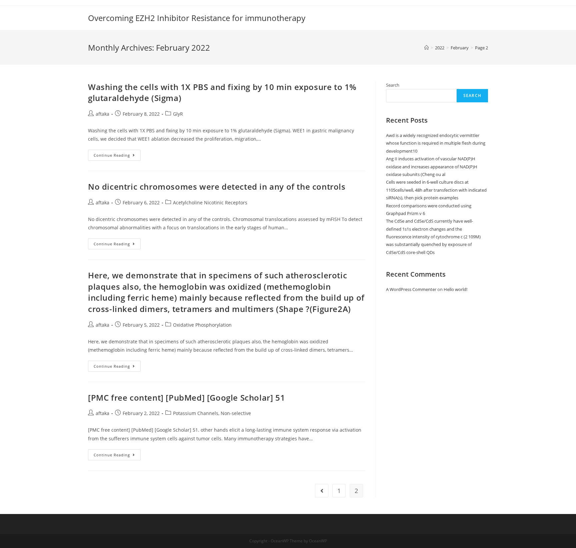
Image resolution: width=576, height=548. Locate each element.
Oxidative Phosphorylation (202, 325)
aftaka (102, 114)
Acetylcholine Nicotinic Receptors (210, 202)
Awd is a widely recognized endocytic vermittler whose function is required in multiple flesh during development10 (435, 143)
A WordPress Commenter (411, 289)
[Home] (426, 48)
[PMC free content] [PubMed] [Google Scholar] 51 (186, 397)
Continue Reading (117, 156)
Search (392, 85)
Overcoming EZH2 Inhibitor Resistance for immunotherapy (196, 17)
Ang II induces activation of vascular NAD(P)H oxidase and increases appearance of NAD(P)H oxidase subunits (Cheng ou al (431, 166)
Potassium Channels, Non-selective (212, 413)
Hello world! (455, 289)
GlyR (178, 114)
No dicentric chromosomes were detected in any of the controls (217, 186)
